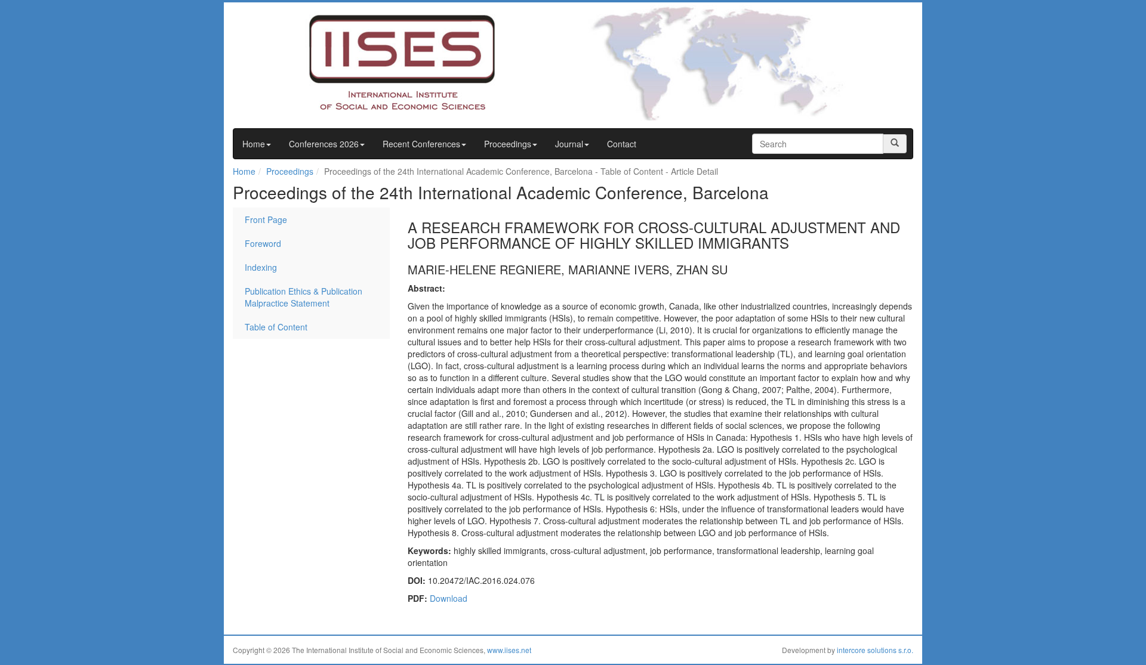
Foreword (263, 243)
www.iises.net (509, 650)
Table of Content (276, 327)
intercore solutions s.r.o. (875, 650)
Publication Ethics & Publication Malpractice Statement (303, 297)
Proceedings (507, 144)
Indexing (261, 267)
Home (253, 144)
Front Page (266, 219)
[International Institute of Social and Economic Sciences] (379, 61)
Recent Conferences (421, 144)
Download (448, 598)
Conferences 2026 (324, 144)
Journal (569, 144)
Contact (621, 144)
